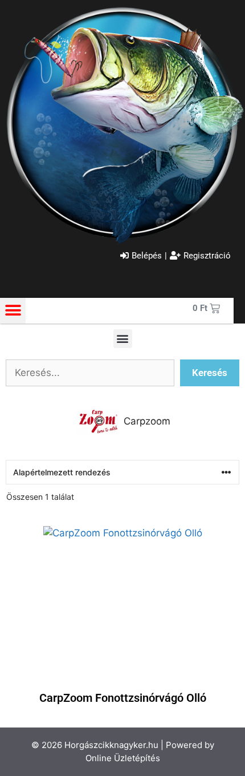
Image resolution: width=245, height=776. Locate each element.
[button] (13, 311)
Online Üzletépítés (122, 758)
